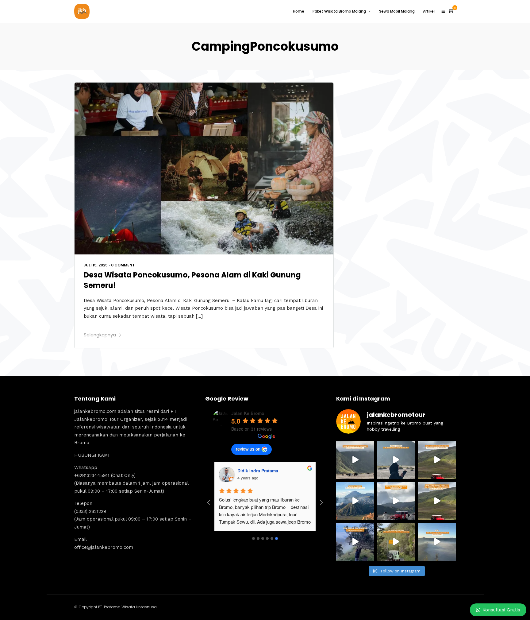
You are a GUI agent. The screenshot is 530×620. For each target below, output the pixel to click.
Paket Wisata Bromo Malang (339, 11)
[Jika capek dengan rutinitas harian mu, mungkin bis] (355, 460)
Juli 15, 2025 (96, 265)
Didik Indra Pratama (257, 470)
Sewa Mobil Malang (397, 11)
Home (298, 11)
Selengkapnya (100, 334)
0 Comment (123, 265)
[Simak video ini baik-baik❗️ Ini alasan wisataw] (396, 501)
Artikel (429, 11)
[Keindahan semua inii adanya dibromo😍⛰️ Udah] (437, 460)
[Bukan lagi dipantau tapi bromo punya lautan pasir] (396, 460)
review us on (248, 449)
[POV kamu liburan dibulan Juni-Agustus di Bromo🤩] (355, 542)
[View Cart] (451, 11)
